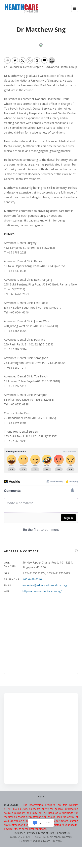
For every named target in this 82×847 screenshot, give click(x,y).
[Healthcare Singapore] (21, 8)
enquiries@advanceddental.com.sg (44, 585)
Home (41, 796)
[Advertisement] (41, 738)
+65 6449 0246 (32, 579)
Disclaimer (19, 833)
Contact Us (63, 833)
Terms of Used (46, 833)
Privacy (31, 833)
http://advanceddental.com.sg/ (42, 591)
